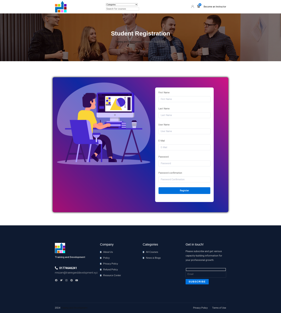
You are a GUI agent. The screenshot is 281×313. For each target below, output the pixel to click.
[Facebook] (56, 280)
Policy (106, 258)
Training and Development (74, 307)
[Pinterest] (71, 280)
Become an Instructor (215, 6)
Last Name (164, 108)
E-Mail (161, 140)
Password (163, 156)
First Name (164, 92)
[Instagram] (66, 280)
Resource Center (112, 275)
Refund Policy (110, 269)
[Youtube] (76, 280)
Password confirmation (170, 172)
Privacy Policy (110, 263)
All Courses (152, 252)
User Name (164, 124)
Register (184, 190)
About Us (108, 252)
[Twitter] (61, 280)
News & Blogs (153, 258)
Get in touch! (195, 244)
